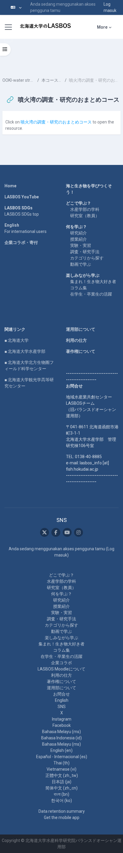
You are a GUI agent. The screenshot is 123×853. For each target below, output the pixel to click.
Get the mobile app (61, 817)
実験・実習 (80, 245)
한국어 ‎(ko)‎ (61, 800)
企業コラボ (61, 662)
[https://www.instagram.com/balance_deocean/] (78, 532)
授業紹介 (78, 239)
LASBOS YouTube (21, 196)
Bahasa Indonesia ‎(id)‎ (61, 737)
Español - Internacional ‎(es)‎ (61, 756)
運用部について (80, 329)
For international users (25, 231)
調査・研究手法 (84, 251)
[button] (16, 7)
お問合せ (61, 694)
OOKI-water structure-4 (18, 80)
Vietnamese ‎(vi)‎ (61, 769)
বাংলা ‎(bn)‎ (61, 794)
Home (10, 185)
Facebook (62, 725)
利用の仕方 (76, 340)
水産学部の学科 (84, 209)
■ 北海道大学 (16, 340)
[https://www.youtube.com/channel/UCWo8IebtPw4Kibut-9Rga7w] (67, 532)
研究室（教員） (84, 215)
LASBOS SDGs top (21, 214)
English (11, 225)
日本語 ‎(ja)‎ (61, 781)
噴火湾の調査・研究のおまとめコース (56, 122)
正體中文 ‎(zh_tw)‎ (61, 775)
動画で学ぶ (80, 264)
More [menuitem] (102, 27)
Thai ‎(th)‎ (61, 763)
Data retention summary (62, 811)
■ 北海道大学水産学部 (24, 351)
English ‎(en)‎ (61, 750)
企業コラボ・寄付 (21, 242)
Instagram (61, 719)
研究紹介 (78, 233)
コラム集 (78, 287)
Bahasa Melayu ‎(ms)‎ (61, 731)
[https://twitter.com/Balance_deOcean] (44, 532)
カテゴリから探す (87, 258)
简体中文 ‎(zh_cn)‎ (61, 788)
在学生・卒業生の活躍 (91, 294)
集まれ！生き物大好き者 (93, 281)
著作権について (80, 351)
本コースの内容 (51, 80)
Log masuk (110, 7)
